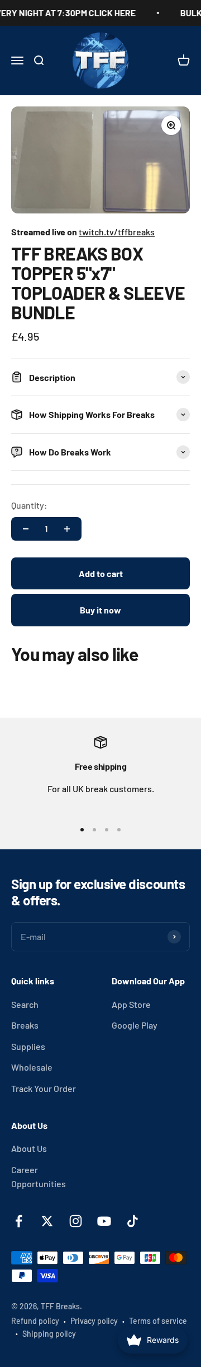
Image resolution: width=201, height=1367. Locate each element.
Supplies (28, 1046)
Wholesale (31, 1067)
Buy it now (100, 610)
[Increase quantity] (67, 529)
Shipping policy (49, 1333)
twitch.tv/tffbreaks (117, 231)
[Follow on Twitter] (47, 1221)
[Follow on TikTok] (132, 1221)
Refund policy (35, 1321)
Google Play (134, 1025)
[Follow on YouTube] (104, 1221)
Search (25, 1004)
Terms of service (158, 1321)
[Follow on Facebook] (18, 1221)
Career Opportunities (38, 1176)
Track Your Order (43, 1088)
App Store (131, 1004)
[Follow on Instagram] (75, 1221)
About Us (29, 1148)
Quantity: (29, 505)
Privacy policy (94, 1321)
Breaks (25, 1025)
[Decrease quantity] (26, 529)
